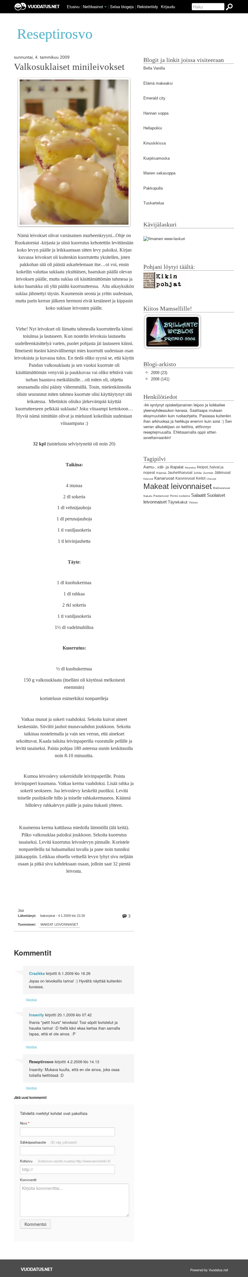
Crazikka (37, 973)
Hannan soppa (155, 113)
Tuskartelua (153, 203)
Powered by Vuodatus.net (209, 1269)
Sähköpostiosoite (48, 1142)
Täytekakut (178, 502)
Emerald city (154, 98)
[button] (105, 7)
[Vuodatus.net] (37, 1269)
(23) (159, 372)
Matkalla (147, 496)
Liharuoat (211, 478)
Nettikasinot (93, 6)
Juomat (208, 472)
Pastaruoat (161, 495)
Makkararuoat (221, 488)
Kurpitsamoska (156, 158)
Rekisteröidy (147, 6)
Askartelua (190, 467)
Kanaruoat (164, 478)
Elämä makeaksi (158, 83)
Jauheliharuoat (180, 472)
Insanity (36, 1015)
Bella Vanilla (154, 68)
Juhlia (198, 472)
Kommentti (28, 1179)
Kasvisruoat (185, 478)
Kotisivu (65, 1160)
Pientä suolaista (180, 495)
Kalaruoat (148, 478)
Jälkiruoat (222, 472)
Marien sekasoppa (159, 173)
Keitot (200, 478)
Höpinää (161, 472)
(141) (160, 379)
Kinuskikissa (154, 143)
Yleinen (193, 502)
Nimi (24, 1123)
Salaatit (198, 495)
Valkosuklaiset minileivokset (69, 67)
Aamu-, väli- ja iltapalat (163, 467)
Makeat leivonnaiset (59, 924)
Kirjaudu (168, 6)
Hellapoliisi (152, 128)
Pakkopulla (153, 188)
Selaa (122, 6)
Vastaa (31, 999)
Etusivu (73, 6)
